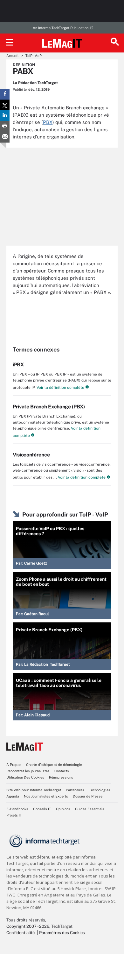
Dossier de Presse (87, 796)
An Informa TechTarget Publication (60, 28)
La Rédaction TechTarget (35, 83)
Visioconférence (31, 455)
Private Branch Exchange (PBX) (49, 407)
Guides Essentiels (89, 809)
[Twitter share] (5, 105)
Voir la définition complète (60, 387)
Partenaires (75, 790)
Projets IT (14, 815)
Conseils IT (42, 809)
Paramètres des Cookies (62, 932)
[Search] (114, 43)
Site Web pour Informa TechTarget (33, 790)
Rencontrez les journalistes (28, 771)
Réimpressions (61, 777)
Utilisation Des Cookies (25, 777)
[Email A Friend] (5, 137)
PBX (47, 122)
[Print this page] (5, 126)
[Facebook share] (5, 94)
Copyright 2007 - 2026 (27, 926)
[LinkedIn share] (5, 115)
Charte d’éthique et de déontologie (54, 765)
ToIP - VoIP (33, 56)
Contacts (61, 771)
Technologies (99, 790)
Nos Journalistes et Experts (46, 796)
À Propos (13, 765)
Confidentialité (20, 932)
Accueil (12, 56)
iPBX (18, 365)
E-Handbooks (17, 809)
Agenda (12, 796)
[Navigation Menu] (9, 43)
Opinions (63, 809)
